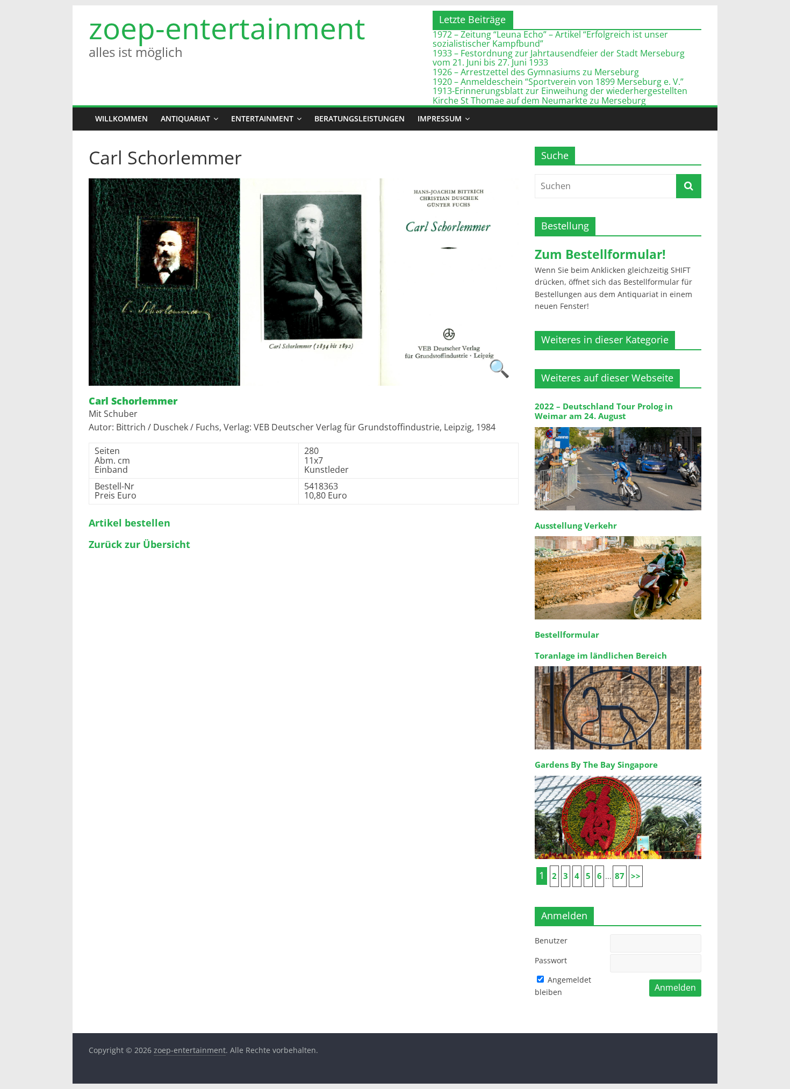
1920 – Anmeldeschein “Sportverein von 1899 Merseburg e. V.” (558, 82)
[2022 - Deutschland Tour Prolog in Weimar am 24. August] (618, 426)
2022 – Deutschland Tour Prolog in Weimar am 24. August (604, 411)
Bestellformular (567, 634)
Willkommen (121, 118)
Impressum (440, 118)
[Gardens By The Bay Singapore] (618, 775)
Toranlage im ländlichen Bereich (601, 655)
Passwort (551, 960)
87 (619, 876)
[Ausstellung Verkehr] (618, 535)
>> (636, 876)
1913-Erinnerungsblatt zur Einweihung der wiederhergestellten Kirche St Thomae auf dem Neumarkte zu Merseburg (560, 95)
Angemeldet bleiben (563, 986)
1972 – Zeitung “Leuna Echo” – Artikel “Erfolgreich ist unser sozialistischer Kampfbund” (550, 39)
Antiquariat (185, 118)
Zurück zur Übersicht (139, 545)
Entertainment (262, 118)
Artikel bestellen (129, 523)
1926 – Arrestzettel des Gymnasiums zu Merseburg (536, 72)
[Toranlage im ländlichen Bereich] (618, 665)
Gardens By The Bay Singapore (596, 764)
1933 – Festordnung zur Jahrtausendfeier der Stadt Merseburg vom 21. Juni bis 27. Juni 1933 (559, 58)
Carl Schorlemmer (133, 401)
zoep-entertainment (227, 28)
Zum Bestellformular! (600, 254)
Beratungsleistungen (359, 118)
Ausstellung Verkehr (576, 525)
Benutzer (551, 940)
